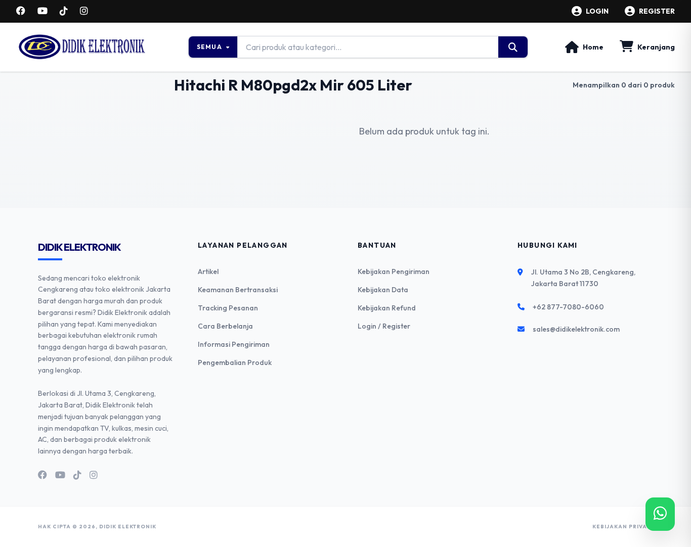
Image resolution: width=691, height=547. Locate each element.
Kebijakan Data (383, 289)
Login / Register (384, 326)
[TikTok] (64, 11)
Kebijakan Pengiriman (393, 271)
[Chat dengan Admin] (660, 514)
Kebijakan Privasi (622, 526)
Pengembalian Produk (235, 362)
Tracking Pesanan (228, 307)
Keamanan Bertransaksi (238, 289)
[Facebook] (20, 11)
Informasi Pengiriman (234, 344)
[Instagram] (84, 11)
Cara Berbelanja (225, 326)
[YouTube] (42, 11)
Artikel (208, 271)
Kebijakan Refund (387, 307)
